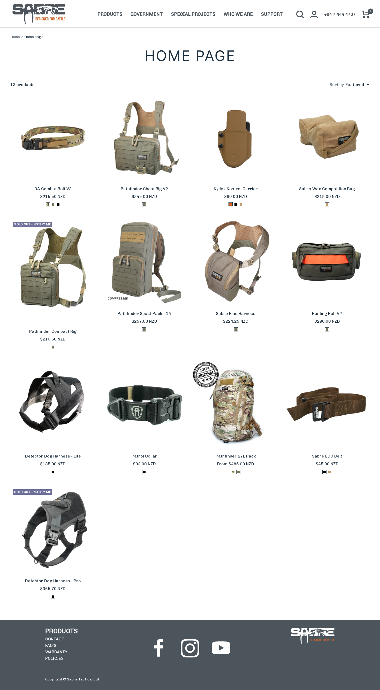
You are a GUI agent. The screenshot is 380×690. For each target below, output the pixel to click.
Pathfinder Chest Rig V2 (144, 188)
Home (15, 37)
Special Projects (193, 14)
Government (147, 14)
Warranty (56, 651)
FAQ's (50, 645)
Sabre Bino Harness (235, 313)
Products (109, 14)
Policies (54, 658)
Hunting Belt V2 (327, 313)
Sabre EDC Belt (327, 456)
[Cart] (366, 14)
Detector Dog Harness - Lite (53, 456)
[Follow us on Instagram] (190, 648)
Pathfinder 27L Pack (236, 456)
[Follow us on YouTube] (221, 648)
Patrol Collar (144, 456)
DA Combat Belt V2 (53, 188)
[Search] (300, 14)
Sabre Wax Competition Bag (327, 188)
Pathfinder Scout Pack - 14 (144, 313)
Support (272, 14)
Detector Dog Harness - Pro (53, 580)
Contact (54, 639)
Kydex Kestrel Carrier (236, 188)
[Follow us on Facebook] (158, 648)
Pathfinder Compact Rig (53, 331)
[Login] (314, 14)
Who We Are (238, 14)
